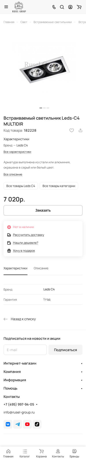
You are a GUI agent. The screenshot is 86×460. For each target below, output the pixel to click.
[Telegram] (17, 424)
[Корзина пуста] (79, 7)
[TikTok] (37, 424)
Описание (41, 268)
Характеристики (15, 268)
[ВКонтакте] (8, 424)
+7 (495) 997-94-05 (19, 404)
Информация (15, 379)
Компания (12, 371)
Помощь (10, 388)
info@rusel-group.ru (19, 412)
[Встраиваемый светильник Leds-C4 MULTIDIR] (44, 71)
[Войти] (70, 7)
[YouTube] (27, 424)
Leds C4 (49, 289)
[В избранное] (71, 130)
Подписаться (65, 349)
